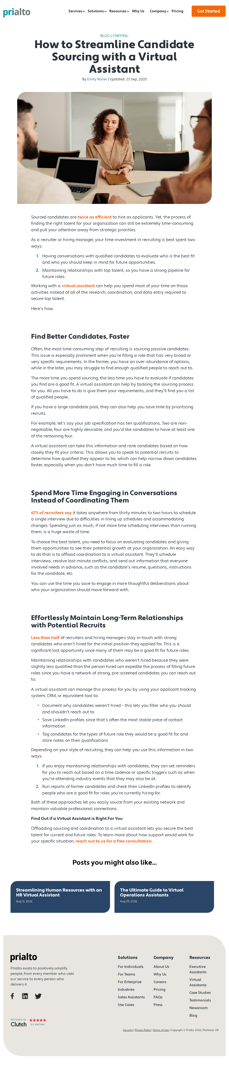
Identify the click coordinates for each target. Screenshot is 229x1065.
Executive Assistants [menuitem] (197, 969)
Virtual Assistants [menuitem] (197, 982)
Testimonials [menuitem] (200, 1000)
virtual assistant (78, 286)
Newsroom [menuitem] (198, 1008)
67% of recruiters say (52, 512)
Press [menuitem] (158, 1005)
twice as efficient (95, 217)
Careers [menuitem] (160, 982)
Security (128, 1030)
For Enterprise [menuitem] (130, 982)
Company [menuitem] (158, 11)
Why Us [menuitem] (138, 11)
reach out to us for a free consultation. (114, 841)
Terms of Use (161, 1030)
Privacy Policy (143, 1030)
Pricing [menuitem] (177, 11)
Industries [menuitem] (126, 989)
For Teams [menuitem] (126, 974)
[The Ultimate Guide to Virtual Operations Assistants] (164, 897)
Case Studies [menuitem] (200, 992)
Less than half (45, 637)
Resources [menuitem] (118, 11)
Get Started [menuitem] (208, 11)
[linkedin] (27, 1002)
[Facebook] (16, 1002)
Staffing (120, 36)
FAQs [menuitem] (158, 997)
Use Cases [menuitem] (126, 1005)
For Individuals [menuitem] (130, 966)
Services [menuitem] (75, 11)
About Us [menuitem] (161, 966)
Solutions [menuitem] (96, 11)
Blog (105, 36)
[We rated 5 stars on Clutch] (29, 1028)
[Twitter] (39, 1002)
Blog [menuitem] (193, 1015)
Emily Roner (97, 79)
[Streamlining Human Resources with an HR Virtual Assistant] (60, 897)
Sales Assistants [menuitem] (131, 997)
